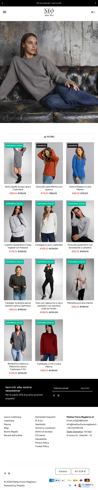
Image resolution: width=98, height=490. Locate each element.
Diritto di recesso (43, 431)
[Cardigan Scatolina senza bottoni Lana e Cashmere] (18, 279)
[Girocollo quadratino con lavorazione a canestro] (80, 221)
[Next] (95, 3)
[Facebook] (53, 396)
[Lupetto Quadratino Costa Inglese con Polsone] (18, 221)
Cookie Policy (42, 446)
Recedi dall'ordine (13, 435)
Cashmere (9, 420)
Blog (6, 428)
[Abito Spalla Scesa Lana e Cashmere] (18, 163)
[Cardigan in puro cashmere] (49, 221)
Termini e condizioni (45, 428)
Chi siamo (40, 435)
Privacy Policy (42, 442)
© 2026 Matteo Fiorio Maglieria (20, 481)
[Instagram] (58, 396)
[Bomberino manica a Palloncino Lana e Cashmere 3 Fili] (18, 340)
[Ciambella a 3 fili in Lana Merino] (49, 340)
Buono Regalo (11, 431)
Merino (7, 424)
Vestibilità (40, 424)
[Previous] (2, 3)
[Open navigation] (22, 12)
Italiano (63, 471)
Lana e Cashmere (12, 417)
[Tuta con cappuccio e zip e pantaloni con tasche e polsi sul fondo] (49, 279)
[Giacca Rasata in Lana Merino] (80, 163)
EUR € (82, 471)
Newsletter (41, 439)
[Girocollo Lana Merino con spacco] (49, 163)
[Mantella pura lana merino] (80, 279)
